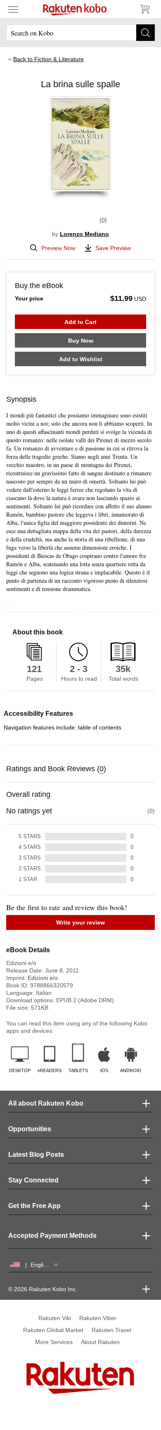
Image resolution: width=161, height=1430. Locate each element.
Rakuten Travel (111, 1330)
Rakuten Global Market (53, 1330)
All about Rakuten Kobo (45, 1103)
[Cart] (144, 9)
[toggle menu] (13, 9)
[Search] (145, 32)
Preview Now (58, 248)
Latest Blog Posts (36, 1154)
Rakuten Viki (54, 1318)
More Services (54, 1342)
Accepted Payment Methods (52, 1235)
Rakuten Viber (97, 1318)
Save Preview (113, 248)
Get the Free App (34, 1205)
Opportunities (29, 1128)
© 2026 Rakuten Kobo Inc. (42, 1289)
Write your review (80, 922)
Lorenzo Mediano (84, 234)
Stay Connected (33, 1180)
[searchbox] (80, 32)
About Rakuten (100, 1342)
